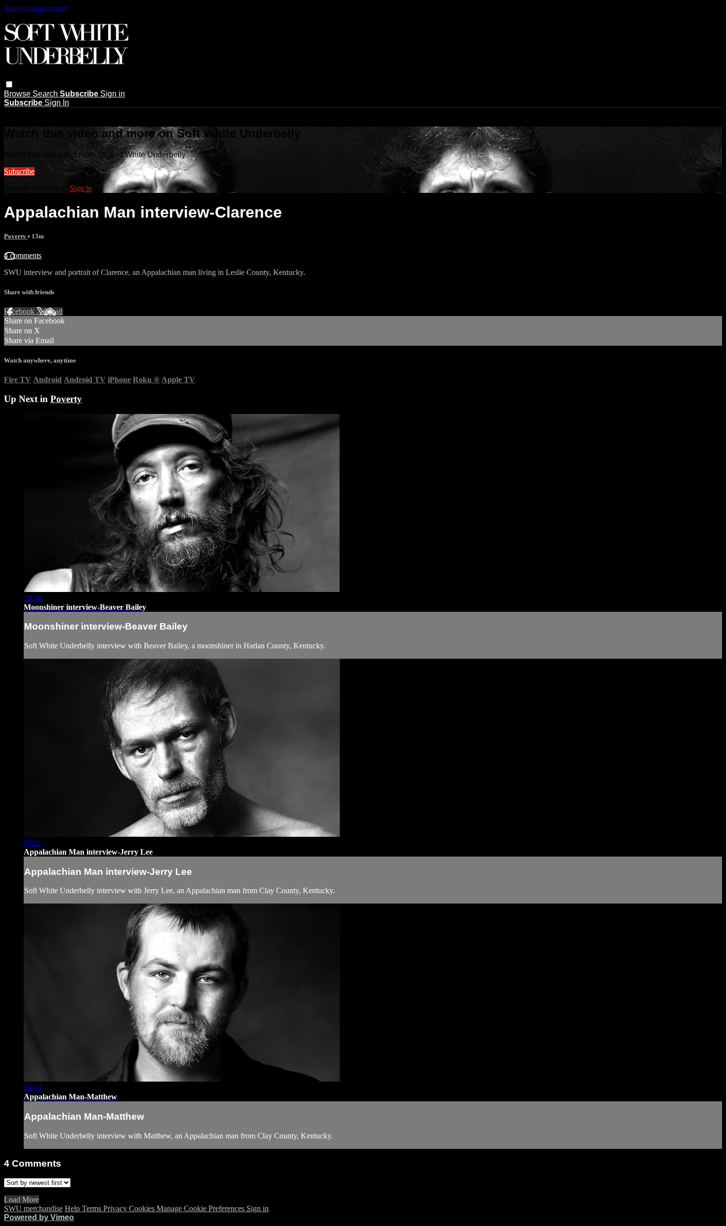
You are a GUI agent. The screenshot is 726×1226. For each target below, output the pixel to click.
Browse (18, 94)
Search (46, 94)
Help (73, 1208)
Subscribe (19, 171)
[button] (9, 84)
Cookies (143, 1208)
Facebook (20, 311)
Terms (92, 1208)
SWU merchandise (33, 1208)
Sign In (56, 102)
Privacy (116, 1208)
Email (53, 311)
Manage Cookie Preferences (201, 1208)
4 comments (22, 255)
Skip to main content (36, 8)
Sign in (112, 94)
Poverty (16, 236)
